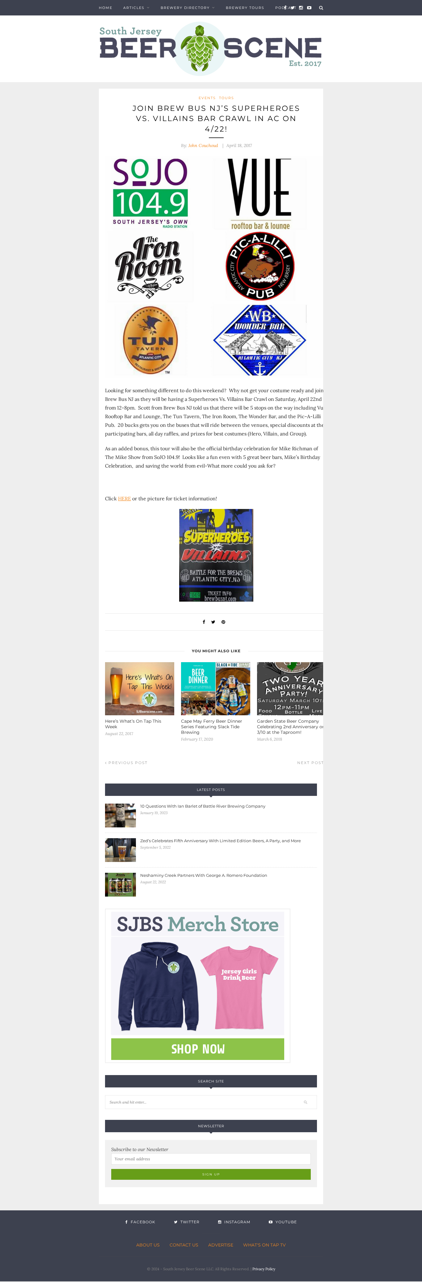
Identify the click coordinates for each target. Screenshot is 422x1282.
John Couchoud (203, 145)
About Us (148, 1245)
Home (105, 8)
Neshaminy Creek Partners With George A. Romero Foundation (203, 875)
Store (106, 23)
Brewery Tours (245, 8)
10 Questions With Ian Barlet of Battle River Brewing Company (202, 806)
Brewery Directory (185, 8)
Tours (226, 98)
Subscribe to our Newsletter (139, 1149)
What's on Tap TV (264, 1245)
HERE (124, 498)
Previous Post (127, 762)
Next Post (311, 762)
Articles (134, 8)
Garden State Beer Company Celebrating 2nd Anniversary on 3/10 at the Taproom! (291, 726)
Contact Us (184, 1245)
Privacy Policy (263, 1269)
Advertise (220, 1245)
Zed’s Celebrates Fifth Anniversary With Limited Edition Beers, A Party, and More (220, 840)
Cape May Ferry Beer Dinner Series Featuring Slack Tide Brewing (211, 726)
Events (207, 98)
